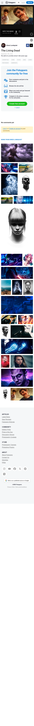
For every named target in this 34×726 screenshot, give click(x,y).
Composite (14, 63)
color (18, 60)
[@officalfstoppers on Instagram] (4, 468)
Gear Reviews (6, 419)
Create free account (17, 103)
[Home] (10, 2)
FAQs (4, 462)
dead (24, 60)
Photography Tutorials (9, 445)
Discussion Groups (8, 435)
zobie (13, 60)
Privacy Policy (11, 487)
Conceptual (5, 60)
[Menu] (2, 2)
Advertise (5, 460)
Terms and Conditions (21, 487)
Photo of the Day (7, 432)
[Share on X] (31, 45)
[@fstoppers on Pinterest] (25, 468)
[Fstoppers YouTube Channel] (9, 468)
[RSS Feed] (4, 474)
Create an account (15, 128)
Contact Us (5, 457)
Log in (18, 107)
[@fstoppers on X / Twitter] (20, 468)
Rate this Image (8, 31)
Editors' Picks (6, 429)
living (30, 60)
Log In (23, 2)
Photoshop (5, 63)
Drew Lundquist (11, 45)
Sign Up (30, 2)
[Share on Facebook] (27, 45)
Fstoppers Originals (8, 422)
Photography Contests (9, 437)
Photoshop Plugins (8, 447)
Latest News (6, 417)
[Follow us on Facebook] (15, 468)
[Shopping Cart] (18, 2)
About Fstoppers (7, 455)
